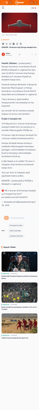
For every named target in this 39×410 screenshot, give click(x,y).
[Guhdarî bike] (19, 54)
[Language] (7, 2)
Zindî (33, 8)
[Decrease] (32, 54)
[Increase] (35, 54)
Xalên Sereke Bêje (15, 231)
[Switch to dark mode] (32, 2)
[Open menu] (3, 8)
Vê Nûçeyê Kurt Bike (16, 225)
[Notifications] (35, 2)
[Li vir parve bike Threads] (17, 43)
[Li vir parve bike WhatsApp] (10, 43)
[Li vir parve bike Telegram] (13, 43)
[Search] (10, 2)
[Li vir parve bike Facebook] (3, 43)
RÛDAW (8, 53)
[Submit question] (6, 218)
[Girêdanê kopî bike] (20, 43)
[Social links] (3, 2)
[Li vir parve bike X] (6, 43)
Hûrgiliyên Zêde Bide (16, 236)
